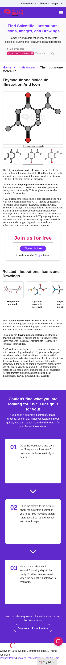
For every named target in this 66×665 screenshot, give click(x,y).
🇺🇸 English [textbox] (45, 662)
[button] (20, 54)
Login (39, 256)
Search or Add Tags (15, 49)
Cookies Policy (25, 659)
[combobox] (42, 54)
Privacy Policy (8, 659)
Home (7, 68)
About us (45, 3)
